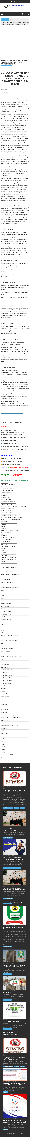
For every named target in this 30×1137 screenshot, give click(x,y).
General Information (6, 611)
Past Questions (5, 693)
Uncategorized (5, 739)
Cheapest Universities (6, 585)
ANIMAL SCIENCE (5, 495)
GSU (2, 627)
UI (1, 736)
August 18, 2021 (7, 990)
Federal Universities (6, 603)
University (3, 749)
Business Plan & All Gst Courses (9, 582)
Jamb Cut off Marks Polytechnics (9, 638)
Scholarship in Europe (6, 707)
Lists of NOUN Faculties (7, 648)
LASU (2, 643)
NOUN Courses (5, 672)
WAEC (2, 757)
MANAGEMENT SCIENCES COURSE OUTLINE (13, 656)
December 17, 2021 (8, 963)
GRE (2, 624)
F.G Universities (5, 601)
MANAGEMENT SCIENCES (7, 508)
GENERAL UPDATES (6, 614)
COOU (2, 590)
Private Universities (6, 696)
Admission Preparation (7, 571)
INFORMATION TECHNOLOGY (9, 563)
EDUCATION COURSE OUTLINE (9, 593)
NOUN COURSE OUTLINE (7, 670)
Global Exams (4, 617)
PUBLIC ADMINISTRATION (8, 546)
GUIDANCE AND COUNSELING (9, 515)
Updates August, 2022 (7, 754)
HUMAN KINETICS (5, 541)
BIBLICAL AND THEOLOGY (8, 494)
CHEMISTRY (4, 526)
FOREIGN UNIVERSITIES (7, 606)
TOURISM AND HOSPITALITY (9, 523)
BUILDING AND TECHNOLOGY (9, 557)
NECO (2, 662)
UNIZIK (3, 752)
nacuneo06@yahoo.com (20, 786)
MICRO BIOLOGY (5, 545)
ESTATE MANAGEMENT (7, 539)
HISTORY (3, 561)
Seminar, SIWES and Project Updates (10, 715)
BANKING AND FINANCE (7, 488)
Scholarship (4, 704)
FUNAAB (3, 609)
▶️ (1, 461)
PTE (2, 699)
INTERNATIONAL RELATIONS (9, 543)
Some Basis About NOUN (7, 720)
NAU (2, 659)
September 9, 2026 (8, 1081)
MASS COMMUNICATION (7, 510)
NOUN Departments (6, 675)
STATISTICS (4, 555)
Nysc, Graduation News (7, 685)
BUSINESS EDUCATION (7, 492)
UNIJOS (3, 744)
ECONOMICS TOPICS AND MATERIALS (11, 519)
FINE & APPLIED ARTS (7, 532)
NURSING (3, 528)
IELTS (2, 630)
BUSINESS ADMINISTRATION (8, 490)
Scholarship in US (5, 709)
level (10, 297)
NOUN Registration (6, 683)
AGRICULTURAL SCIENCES (8, 501)
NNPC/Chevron (5, 664)
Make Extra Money (6, 651)
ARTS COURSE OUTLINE (7, 577)
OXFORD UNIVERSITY (6, 691)
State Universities (5, 723)
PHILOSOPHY (4, 550)
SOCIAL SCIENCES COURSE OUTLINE (10, 717)
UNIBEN (3, 741)
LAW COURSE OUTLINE (7, 646)
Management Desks (6, 654)
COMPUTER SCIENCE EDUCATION (10, 530)
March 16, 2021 (7, 1019)
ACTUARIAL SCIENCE (6, 505)
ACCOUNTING (4, 483)
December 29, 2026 (8, 786)
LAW (2, 534)
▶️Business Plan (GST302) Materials (11, 458)
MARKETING (4, 521)
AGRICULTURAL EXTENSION (8, 503)
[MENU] (28, 14)
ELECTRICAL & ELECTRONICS (8, 554)
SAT (2, 701)
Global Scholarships (6, 619)
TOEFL (2, 731)
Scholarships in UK (5, 712)
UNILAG (3, 746)
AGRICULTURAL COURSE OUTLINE (10, 574)
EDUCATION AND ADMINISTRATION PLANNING (13, 506)
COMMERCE (4, 525)
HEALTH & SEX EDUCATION (8, 559)
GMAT (2, 622)
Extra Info (3, 598)
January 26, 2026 (7, 925)
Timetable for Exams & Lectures (9, 725)
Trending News (5, 733)
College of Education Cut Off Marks (10, 587)
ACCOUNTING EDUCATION (8, 485)
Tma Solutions (4, 728)
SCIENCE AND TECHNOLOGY (8, 514)
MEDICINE (3, 548)
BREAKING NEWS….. (6, 579)
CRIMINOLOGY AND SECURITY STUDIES (11, 517)
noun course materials (6, 667)
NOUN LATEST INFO (6, 680)
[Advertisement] (15, 41)
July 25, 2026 (7, 827)
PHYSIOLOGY (4, 552)
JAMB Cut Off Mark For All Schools (9, 635)
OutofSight (3, 688)
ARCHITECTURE (5, 497)
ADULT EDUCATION (6, 499)
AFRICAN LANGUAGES (6, 486)
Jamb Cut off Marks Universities (9, 640)
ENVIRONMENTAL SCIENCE (8, 537)
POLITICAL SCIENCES (6, 512)
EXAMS (2, 595)
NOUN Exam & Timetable (7, 678)
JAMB (2, 632)
